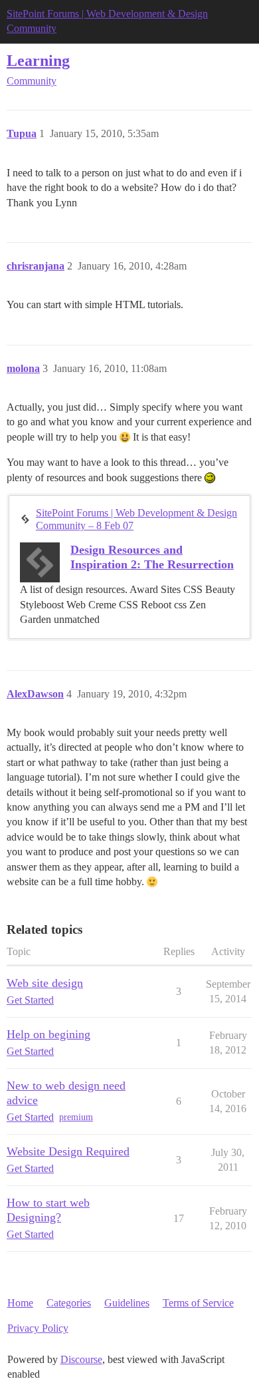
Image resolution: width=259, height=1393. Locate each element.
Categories (68, 1302)
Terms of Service (198, 1302)
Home (20, 1302)
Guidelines (126, 1302)
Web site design (45, 983)
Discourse (81, 1359)
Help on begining (48, 1034)
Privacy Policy (37, 1328)
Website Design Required (68, 1151)
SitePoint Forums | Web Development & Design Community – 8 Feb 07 (136, 519)
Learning (38, 60)
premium (76, 1117)
